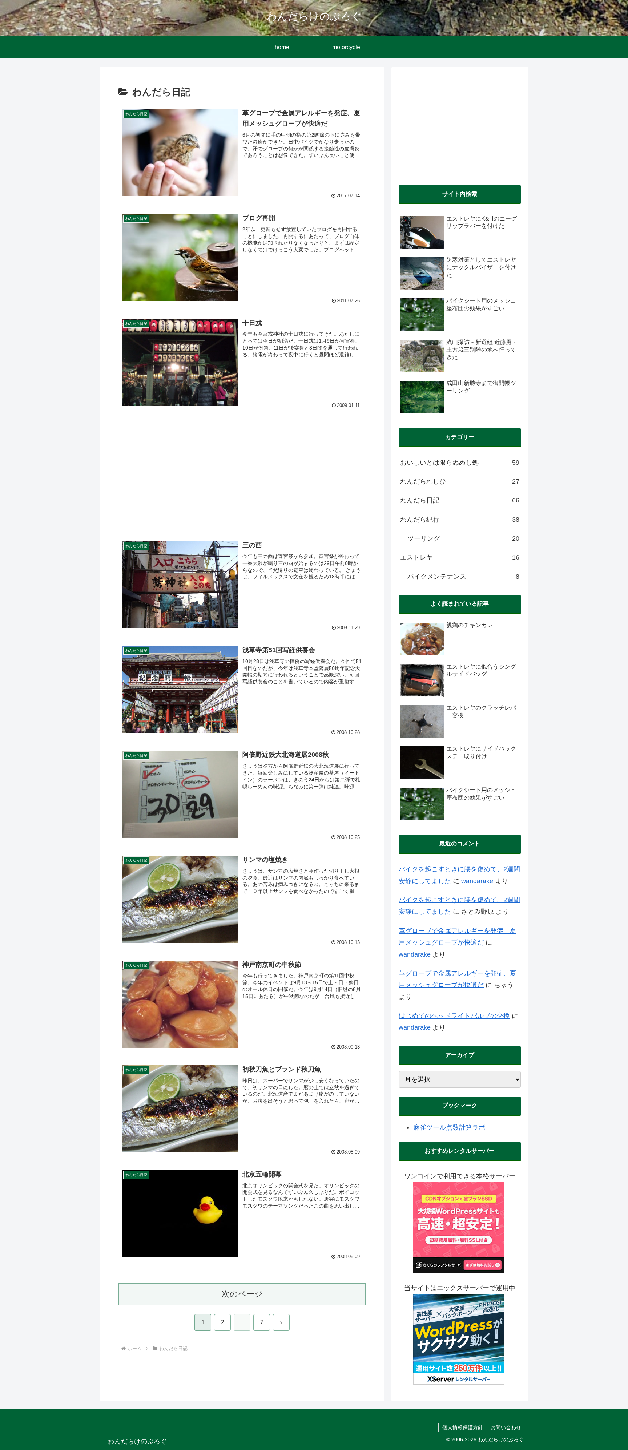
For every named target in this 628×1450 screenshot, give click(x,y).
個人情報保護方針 (462, 1427)
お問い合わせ (506, 1427)
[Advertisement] (242, 470)
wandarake (477, 881)
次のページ (242, 1293)
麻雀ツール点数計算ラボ (449, 1127)
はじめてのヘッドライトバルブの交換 (454, 1015)
